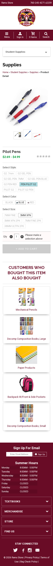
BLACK (9, 202)
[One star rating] (38, 156)
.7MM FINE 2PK (32, 220)
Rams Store (7, 2)
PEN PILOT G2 (28, 184)
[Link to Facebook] (23, 550)
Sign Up (41, 454)
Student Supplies (19, 72)
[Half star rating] (37, 156)
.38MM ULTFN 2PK (14, 226)
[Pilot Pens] (26, 107)
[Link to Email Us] (37, 550)
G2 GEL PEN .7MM (14, 178)
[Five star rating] (50, 156)
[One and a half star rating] (40, 156)
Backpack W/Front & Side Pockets (27, 397)
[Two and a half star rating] (43, 156)
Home (5, 72)
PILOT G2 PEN (25, 189)
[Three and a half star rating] (45, 156)
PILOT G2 (9, 189)
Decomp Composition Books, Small (26, 426)
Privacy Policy (32, 557)
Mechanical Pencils (26, 309)
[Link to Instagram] (30, 550)
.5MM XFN (25, 215)
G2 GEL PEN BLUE (37, 178)
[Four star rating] (47, 156)
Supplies (34, 72)
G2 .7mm (9, 173)
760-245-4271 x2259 (41, 2)
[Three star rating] (44, 156)
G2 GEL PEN (24, 173)
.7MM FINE (10, 215)
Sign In (20, 37)
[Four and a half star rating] (48, 156)
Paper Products (26, 367)
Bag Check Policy (28, 561)
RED (32, 202)
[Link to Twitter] (15, 550)
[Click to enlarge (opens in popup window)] (17, 135)
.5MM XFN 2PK (12, 220)
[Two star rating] (41, 156)
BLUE (21, 202)
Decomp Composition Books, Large (26, 338)
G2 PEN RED (10, 184)
